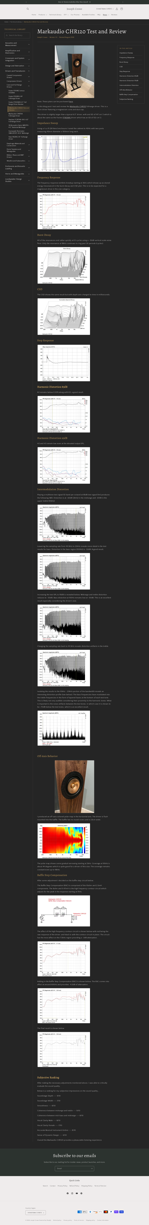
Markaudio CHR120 (78, 106)
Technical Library (16, 22)
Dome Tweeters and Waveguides (14, 150)
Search (45, 1186)
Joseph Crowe (35, 1220)
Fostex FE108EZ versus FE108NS (17, 92)
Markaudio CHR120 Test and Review (19, 109)
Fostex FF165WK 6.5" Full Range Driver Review (17, 103)
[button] (27, 8)
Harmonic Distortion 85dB (129, 76)
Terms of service (79, 1220)
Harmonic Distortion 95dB (129, 81)
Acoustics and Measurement (11, 44)
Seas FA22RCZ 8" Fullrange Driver (18, 138)
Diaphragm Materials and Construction (16, 145)
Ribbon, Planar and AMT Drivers (15, 156)
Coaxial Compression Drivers (14, 76)
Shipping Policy (86, 1186)
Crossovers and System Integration (14, 59)
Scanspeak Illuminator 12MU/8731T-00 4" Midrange (19, 132)
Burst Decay (124, 62)
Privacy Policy (62, 1186)
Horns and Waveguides (14, 174)
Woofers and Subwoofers (16, 161)
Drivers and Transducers (15, 71)
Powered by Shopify (45, 1220)
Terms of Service (100, 1186)
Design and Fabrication (14, 66)
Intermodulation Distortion (129, 85)
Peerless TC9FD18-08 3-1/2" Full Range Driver (19, 121)
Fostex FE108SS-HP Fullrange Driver (15, 97)
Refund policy (57, 1220)
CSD (121, 67)
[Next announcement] (122, 2)
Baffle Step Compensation (129, 94)
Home (6, 22)
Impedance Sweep (126, 53)
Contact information (103, 1220)
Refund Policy (74, 1186)
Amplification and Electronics (12, 52)
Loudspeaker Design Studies (13, 180)
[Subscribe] (91, 1168)
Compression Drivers (14, 81)
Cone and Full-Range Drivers (14, 86)
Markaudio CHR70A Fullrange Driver (16, 115)
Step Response (125, 71)
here (71, 102)
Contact (53, 1186)
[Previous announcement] (26, 2)
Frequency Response (127, 57)
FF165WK (67, 118)
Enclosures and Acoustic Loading (15, 167)
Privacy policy (68, 1220)
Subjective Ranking (126, 99)
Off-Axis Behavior (126, 90)
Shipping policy (90, 1220)
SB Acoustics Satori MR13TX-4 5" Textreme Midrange (19, 126)
